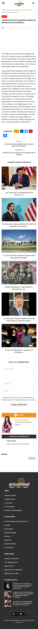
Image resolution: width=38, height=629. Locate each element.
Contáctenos (9, 507)
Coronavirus (9, 548)
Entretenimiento (10, 544)
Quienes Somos (10, 495)
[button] (33, 3)
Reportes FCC (9, 566)
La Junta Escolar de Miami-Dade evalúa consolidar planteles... (19, 256)
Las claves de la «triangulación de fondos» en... (19, 193)
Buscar (4, 454)
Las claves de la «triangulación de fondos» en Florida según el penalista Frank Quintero (22, 603)
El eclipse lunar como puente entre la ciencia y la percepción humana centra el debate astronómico (23, 586)
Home (4, 10)
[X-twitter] (17, 613)
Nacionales (8, 529)
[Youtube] (20, 613)
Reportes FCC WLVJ (11, 574)
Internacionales (10, 533)
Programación (9, 499)
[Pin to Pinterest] (31, 131)
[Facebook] (13, 613)
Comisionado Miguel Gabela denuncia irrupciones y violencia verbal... (19, 319)
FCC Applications (11, 562)
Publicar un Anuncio (11, 559)
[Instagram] (24, 613)
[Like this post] (17, 131)
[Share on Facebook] (21, 131)
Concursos (8, 503)
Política (7, 536)
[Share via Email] (5, 135)
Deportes (7, 540)
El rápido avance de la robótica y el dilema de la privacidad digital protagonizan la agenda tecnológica (23, 594)
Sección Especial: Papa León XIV (16, 521)
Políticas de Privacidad (13, 510)
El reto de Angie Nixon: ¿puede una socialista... (19, 351)
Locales (7, 525)
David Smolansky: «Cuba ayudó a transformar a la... (19, 288)
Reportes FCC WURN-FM (13, 570)
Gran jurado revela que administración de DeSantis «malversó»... (19, 225)
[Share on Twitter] (26, 131)
